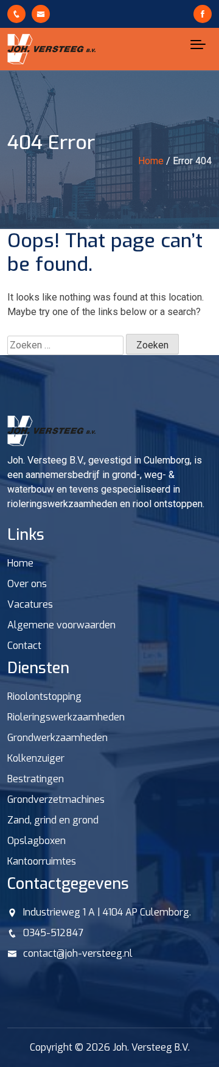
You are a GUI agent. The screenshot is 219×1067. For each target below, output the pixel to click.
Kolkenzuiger (35, 758)
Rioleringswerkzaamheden (66, 717)
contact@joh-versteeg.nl (78, 953)
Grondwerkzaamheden (57, 737)
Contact (24, 645)
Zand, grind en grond (53, 820)
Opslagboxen (36, 840)
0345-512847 (53, 932)
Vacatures (30, 604)
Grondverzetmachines (56, 799)
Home (20, 563)
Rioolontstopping (44, 696)
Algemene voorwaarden (61, 625)
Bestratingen (35, 779)
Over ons (27, 583)
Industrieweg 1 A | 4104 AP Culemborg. (107, 912)
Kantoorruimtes (41, 861)
